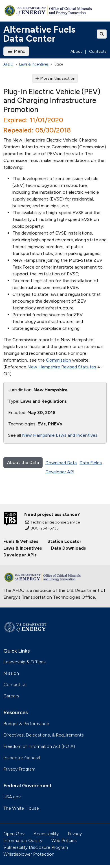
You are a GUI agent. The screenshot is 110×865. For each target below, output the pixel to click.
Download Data (61, 462)
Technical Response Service (55, 522)
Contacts (98, 51)
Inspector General (21, 757)
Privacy (75, 833)
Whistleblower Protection (28, 854)
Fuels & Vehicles (20, 541)
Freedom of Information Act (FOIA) (39, 746)
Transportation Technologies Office (58, 597)
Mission (11, 673)
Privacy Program (19, 769)
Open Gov (14, 833)
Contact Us (15, 684)
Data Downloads (68, 548)
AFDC (8, 64)
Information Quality (22, 840)
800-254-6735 (44, 528)
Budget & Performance (26, 723)
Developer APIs (20, 555)
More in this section (57, 78)
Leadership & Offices (24, 661)
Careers (11, 696)
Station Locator (64, 541)
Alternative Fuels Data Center (39, 34)
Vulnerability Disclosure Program (35, 847)
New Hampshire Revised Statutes (61, 367)
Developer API (59, 471)
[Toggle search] (102, 34)
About (76, 51)
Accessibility (46, 833)
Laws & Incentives (34, 64)
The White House (21, 808)
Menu (19, 51)
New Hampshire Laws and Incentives (60, 435)
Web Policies (64, 840)
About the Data (23, 462)
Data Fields (91, 462)
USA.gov (12, 796)
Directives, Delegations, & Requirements (43, 735)
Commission (58, 360)
